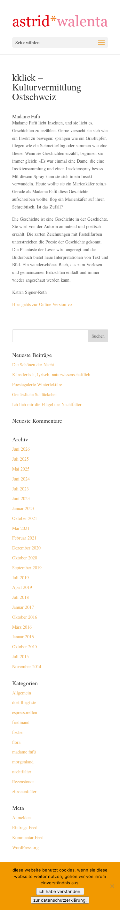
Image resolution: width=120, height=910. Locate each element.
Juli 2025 (20, 459)
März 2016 (22, 627)
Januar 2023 (23, 508)
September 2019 (27, 568)
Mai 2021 (20, 528)
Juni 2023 (21, 498)
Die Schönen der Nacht (33, 364)
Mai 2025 (20, 469)
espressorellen (24, 712)
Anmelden (21, 817)
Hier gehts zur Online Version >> (42, 304)
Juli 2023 (20, 489)
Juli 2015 (20, 656)
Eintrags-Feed (24, 827)
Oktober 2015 (24, 646)
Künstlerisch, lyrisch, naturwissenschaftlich (51, 374)
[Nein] (112, 886)
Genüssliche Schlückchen (35, 394)
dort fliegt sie (24, 702)
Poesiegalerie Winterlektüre (37, 384)
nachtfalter (21, 772)
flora (16, 742)
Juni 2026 (21, 449)
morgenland (23, 762)
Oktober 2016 (24, 617)
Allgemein (21, 693)
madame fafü (24, 752)
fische (17, 732)
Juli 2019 (20, 577)
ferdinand (20, 722)
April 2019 (22, 587)
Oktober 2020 (24, 558)
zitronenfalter (24, 791)
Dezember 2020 (26, 548)
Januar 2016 (23, 637)
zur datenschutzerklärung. (60, 900)
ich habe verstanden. (60, 891)
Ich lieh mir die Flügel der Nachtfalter (47, 404)
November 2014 (26, 666)
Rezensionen (23, 781)
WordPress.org (25, 847)
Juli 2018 (20, 597)
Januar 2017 (23, 607)
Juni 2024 (21, 479)
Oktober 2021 (24, 518)
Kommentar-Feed (28, 837)
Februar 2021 (24, 538)
